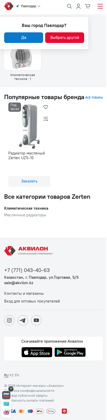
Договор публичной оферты (26, 395)
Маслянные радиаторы (25, 215)
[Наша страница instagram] (9, 320)
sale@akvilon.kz (18, 283)
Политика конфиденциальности (29, 391)
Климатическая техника (26, 208)
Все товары (94, 97)
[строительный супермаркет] (9, 6)
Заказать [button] (29, 181)
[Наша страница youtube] (36, 320)
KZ (12, 375)
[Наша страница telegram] (23, 320)
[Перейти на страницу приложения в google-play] (70, 352)
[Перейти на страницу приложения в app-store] (36, 352)
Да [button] (23, 37)
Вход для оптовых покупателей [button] (32, 301)
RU (6, 375)
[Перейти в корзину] (87, 6)
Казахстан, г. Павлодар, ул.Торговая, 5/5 (41, 277)
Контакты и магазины (24, 293)
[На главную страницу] (29, 251)
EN (17, 375)
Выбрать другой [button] (64, 37)
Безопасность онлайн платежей (29, 400)
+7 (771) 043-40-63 (27, 270)
